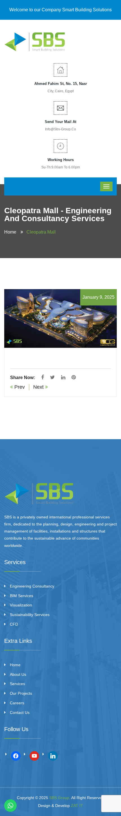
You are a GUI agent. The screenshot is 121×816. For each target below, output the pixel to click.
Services (17, 683)
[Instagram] (53, 755)
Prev (19, 387)
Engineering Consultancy (32, 586)
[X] (34, 755)
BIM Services (21, 595)
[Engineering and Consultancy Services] (35, 41)
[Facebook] (16, 755)
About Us (18, 674)
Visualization (21, 605)
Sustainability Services (30, 614)
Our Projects (21, 693)
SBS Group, (59, 797)
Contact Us (20, 712)
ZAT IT (77, 805)
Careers (17, 703)
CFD (14, 624)
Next (39, 387)
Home (11, 232)
